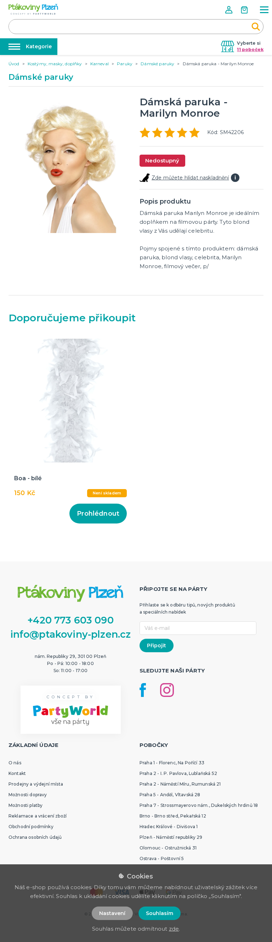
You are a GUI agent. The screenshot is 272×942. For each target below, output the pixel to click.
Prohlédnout (98, 513)
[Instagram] (167, 690)
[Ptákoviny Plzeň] (33, 9)
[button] (229, 9)
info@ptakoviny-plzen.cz (70, 634)
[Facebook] (143, 690)
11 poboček (250, 49)
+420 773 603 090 (70, 620)
